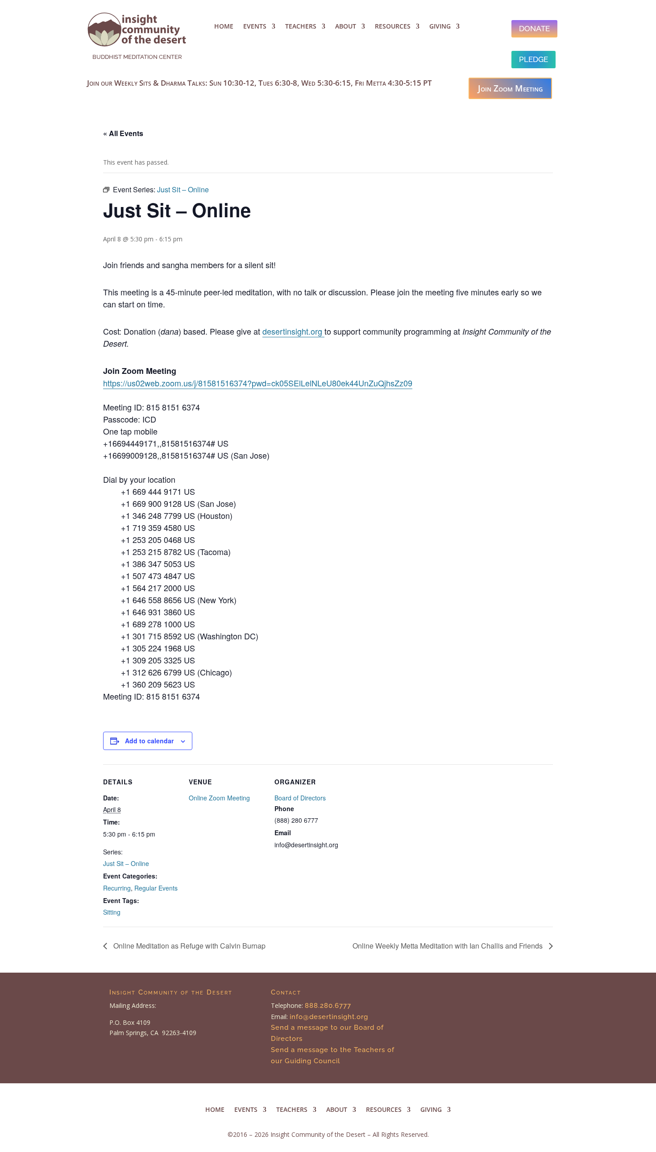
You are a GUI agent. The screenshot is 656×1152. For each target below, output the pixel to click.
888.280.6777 (328, 1006)
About (345, 26)
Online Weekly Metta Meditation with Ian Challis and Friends (448, 946)
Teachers (300, 26)
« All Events (123, 133)
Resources (393, 26)
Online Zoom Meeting (219, 797)
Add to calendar (149, 740)
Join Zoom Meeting (510, 88)
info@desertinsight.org (330, 1017)
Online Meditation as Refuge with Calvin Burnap (189, 946)
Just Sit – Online (126, 863)
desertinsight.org (293, 331)
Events (254, 26)
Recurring (117, 887)
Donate (534, 28)
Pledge (533, 59)
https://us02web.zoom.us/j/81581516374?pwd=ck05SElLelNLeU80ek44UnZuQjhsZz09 (257, 383)
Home (223, 26)
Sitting (111, 912)
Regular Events (156, 887)
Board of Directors (300, 797)
